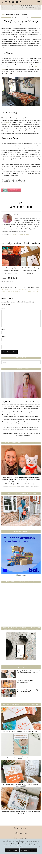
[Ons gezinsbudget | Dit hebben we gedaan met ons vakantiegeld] (21, 744)
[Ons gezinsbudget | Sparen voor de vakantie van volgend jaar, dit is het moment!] (8, 674)
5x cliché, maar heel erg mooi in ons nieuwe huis (11, 289)
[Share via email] (9, 278)
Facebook (26, 234)
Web (10, 234)
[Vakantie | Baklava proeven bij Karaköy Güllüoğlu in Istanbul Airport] (8, 693)
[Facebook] (17, 2)
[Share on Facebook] (11, 278)
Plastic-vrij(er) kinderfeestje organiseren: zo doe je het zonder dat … (31, 270)
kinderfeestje (8, 281)
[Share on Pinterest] (16, 278)
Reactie (3, 308)
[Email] (31, 207)
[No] (40, 846)
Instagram (20, 234)
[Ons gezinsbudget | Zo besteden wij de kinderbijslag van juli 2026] (21, 798)
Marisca (15, 17)
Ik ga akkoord (12, 850)
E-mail (3, 336)
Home (3, 14)
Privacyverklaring (28, 850)
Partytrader (6, 122)
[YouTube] (13, 2)
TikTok (22, 833)
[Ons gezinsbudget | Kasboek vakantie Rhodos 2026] (8, 684)
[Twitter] (3, 2)
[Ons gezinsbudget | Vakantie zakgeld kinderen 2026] (21, 718)
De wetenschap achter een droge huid (31, 289)
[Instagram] (6, 2)
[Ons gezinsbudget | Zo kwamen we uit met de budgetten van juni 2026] (21, 771)
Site (2, 343)
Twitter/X (14, 234)
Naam (3, 329)
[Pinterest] (10, 2)
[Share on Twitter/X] (14, 278)
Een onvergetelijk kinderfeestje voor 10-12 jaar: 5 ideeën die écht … (11, 270)
